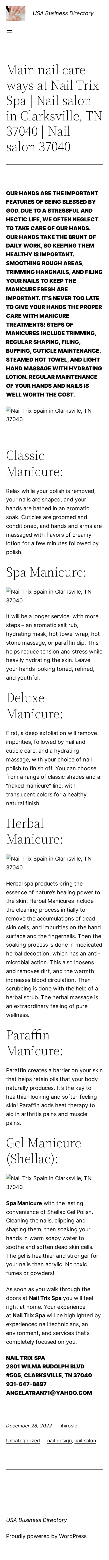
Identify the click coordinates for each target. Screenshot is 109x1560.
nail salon (85, 1440)
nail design (59, 1440)
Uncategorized (23, 1440)
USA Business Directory (63, 13)
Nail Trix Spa (25, 1358)
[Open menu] (9, 31)
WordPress (73, 1536)
